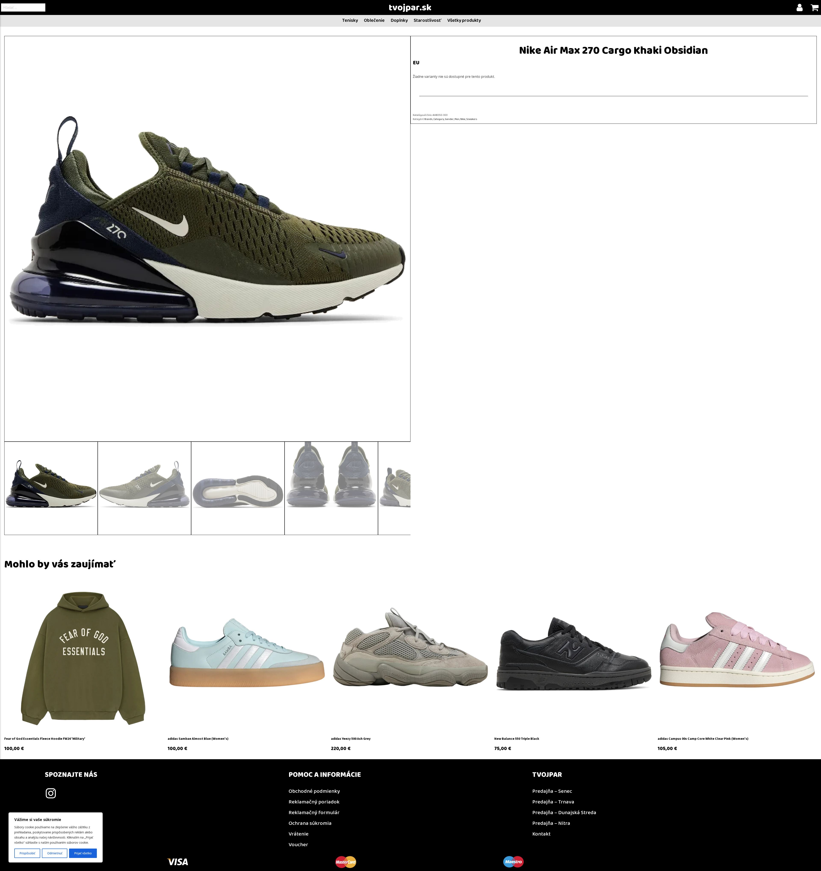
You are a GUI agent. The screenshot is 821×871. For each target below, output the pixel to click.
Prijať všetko (83, 853)
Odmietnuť (54, 853)
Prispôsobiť (27, 853)
